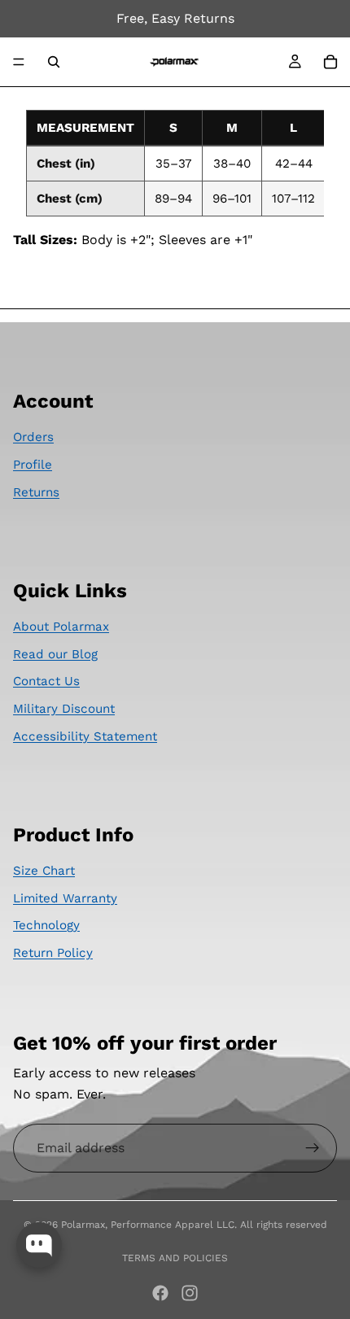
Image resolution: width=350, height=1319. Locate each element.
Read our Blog (55, 654)
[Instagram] (189, 1293)
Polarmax (83, 1224)
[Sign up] (312, 1148)
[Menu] (18, 62)
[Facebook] (160, 1293)
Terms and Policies (175, 1258)
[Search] (54, 62)
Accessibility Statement (85, 736)
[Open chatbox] (39, 1245)
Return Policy (53, 953)
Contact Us (46, 681)
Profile (32, 464)
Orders (33, 437)
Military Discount (64, 708)
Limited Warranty (65, 898)
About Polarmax (61, 626)
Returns (36, 492)
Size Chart (44, 870)
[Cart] (330, 62)
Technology (46, 925)
